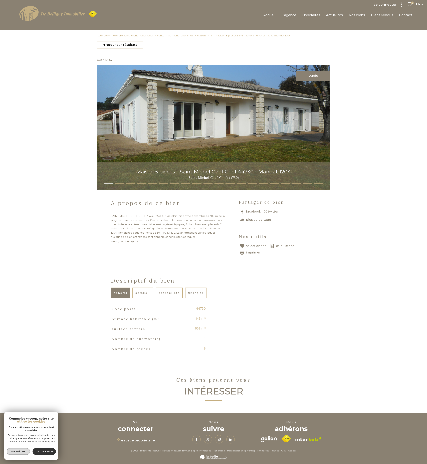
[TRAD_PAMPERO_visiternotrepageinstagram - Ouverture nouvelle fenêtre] (219, 439)
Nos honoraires (203, 450)
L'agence (288, 15)
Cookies (292, 451)
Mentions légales (236, 450)
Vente (160, 35)
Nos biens (357, 15)
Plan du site (219, 450)
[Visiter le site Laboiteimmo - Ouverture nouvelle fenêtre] (213, 458)
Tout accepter (44, 451)
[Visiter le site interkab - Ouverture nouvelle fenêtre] (308, 439)
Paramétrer (18, 451)
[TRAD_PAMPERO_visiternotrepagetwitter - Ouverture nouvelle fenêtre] (208, 439)
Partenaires (262, 450)
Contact (405, 15)
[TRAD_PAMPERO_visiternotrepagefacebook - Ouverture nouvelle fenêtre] (196, 439)
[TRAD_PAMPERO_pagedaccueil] (58, 21)
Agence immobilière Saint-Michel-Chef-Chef (125, 35)
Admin (250, 450)
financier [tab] (196, 292)
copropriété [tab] (169, 292)
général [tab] (120, 292)
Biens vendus (382, 15)
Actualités (334, 15)
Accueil (269, 15)
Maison (201, 35)
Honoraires (311, 15)
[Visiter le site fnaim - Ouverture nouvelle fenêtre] (286, 439)
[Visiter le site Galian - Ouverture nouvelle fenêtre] (269, 439)
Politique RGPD (278, 450)
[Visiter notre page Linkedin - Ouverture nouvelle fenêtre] (230, 439)
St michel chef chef (180, 35)
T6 (210, 35)
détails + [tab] (142, 292)
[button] (108, 183)
